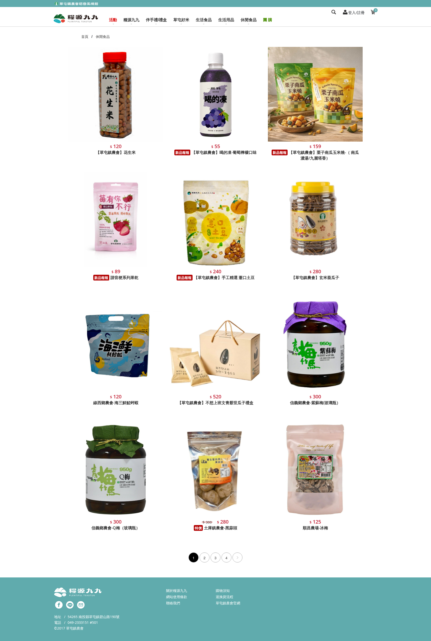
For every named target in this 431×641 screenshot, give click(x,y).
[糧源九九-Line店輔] (70, 604)
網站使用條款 (176, 596)
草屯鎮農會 (75, 628)
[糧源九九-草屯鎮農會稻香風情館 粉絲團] (59, 604)
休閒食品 (249, 20)
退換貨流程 (224, 596)
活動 (113, 20)
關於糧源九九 (176, 590)
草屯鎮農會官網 (228, 603)
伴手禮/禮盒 (156, 20)
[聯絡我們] (81, 604)
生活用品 (226, 20)
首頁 (84, 36)
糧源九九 (131, 20)
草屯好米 (181, 20)
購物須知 (223, 590)
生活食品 (204, 20)
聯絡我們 (173, 603)
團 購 (267, 20)
